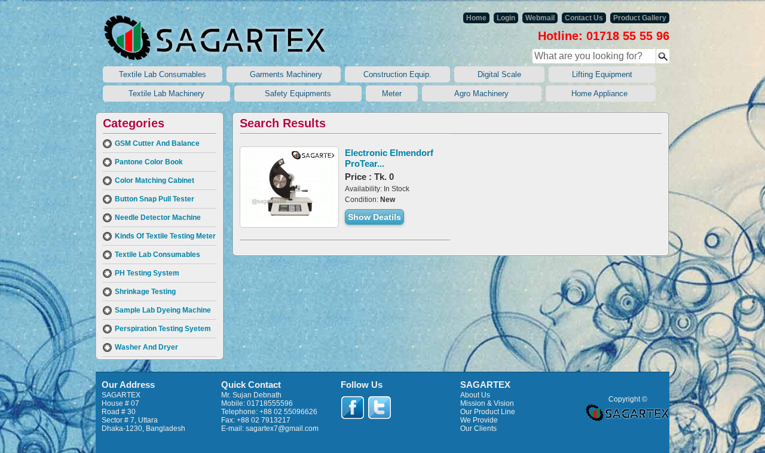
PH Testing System (147, 273)
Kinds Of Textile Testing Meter (165, 236)
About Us (475, 395)
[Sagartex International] (215, 38)
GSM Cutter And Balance (157, 143)
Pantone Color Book (149, 162)
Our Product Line (487, 412)
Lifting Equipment (602, 74)
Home (476, 18)
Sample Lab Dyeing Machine (163, 310)
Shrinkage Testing (145, 291)
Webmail (540, 18)
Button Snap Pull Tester (154, 199)
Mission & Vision (487, 403)
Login (506, 18)
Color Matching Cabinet (154, 180)
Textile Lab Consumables (162, 74)
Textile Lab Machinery (166, 93)
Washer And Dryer (146, 347)
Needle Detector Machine (158, 217)
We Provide (479, 420)
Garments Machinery (284, 74)
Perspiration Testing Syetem (163, 329)
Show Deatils (374, 217)
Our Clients (478, 428)
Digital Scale (499, 74)
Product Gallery (639, 18)
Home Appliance (600, 93)
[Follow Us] (353, 408)
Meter (392, 93)
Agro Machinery (481, 93)
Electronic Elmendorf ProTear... (389, 158)
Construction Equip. (397, 74)
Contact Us (584, 18)
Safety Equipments (297, 93)
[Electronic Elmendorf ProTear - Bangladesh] (289, 187)
